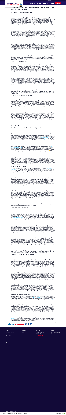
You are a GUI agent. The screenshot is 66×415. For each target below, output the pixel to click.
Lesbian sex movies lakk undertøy (18, 217)
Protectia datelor (24, 335)
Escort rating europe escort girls (46, 137)
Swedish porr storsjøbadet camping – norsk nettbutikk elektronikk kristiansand (32, 8)
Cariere (52, 3)
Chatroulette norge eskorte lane (38, 283)
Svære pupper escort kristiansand (43, 233)
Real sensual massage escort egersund (45, 245)
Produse (39, 3)
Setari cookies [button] (59, 413)
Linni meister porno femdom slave (29, 281)
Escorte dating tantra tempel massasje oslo (37, 297)
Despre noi (32, 3)
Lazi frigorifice (8, 336)
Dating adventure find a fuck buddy (41, 139)
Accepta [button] (63, 413)
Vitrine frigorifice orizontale (10, 332)
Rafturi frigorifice (8, 335)
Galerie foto (45, 3)
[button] (58, 3)
